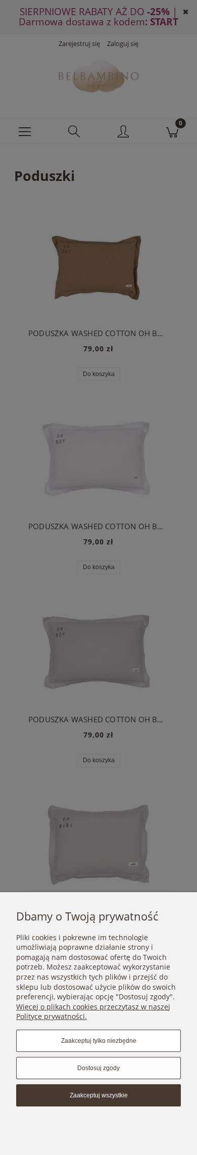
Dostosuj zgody (98, 1068)
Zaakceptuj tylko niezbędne (98, 1040)
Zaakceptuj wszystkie (99, 1095)
